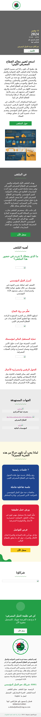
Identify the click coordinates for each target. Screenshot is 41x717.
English (17, 696)
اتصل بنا (23, 696)
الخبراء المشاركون (18, 693)
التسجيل (8, 693)
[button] (37, 5)
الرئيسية (31, 689)
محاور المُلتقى (12, 689)
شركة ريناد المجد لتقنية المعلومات (12, 714)
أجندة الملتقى (31, 693)
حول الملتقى (22, 689)
